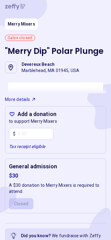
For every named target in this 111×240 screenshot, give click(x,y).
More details (17, 99)
